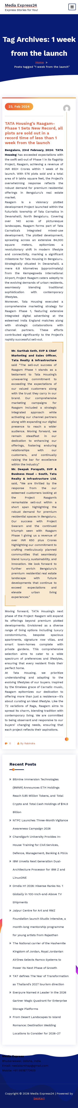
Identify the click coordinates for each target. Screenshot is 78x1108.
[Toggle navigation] (72, 7)
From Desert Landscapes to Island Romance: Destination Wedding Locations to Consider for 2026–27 (37, 1025)
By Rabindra (27, 743)
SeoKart (39, 1098)
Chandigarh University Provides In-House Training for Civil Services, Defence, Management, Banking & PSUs (40, 845)
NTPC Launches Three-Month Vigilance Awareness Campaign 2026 (40, 824)
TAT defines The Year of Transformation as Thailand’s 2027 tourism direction (41, 980)
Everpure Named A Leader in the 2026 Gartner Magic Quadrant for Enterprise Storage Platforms (40, 1001)
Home (39, 62)
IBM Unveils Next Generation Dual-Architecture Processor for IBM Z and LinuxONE (39, 869)
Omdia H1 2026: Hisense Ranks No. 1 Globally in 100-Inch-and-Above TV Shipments (38, 894)
